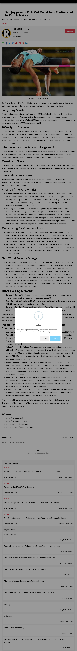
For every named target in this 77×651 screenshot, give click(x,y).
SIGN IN (55, 338)
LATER (45, 338)
